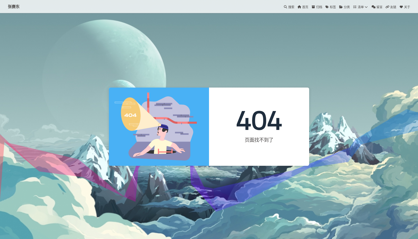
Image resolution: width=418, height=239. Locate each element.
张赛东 (14, 6)
